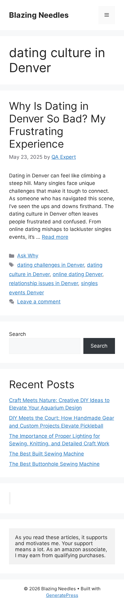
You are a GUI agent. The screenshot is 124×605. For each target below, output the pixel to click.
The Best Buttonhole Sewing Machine (54, 464)
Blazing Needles (39, 15)
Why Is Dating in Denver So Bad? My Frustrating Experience (57, 125)
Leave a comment (38, 302)
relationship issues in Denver (43, 283)
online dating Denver (77, 274)
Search (17, 334)
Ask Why (27, 256)
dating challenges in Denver (50, 265)
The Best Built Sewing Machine (46, 454)
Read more (55, 237)
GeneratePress (62, 595)
